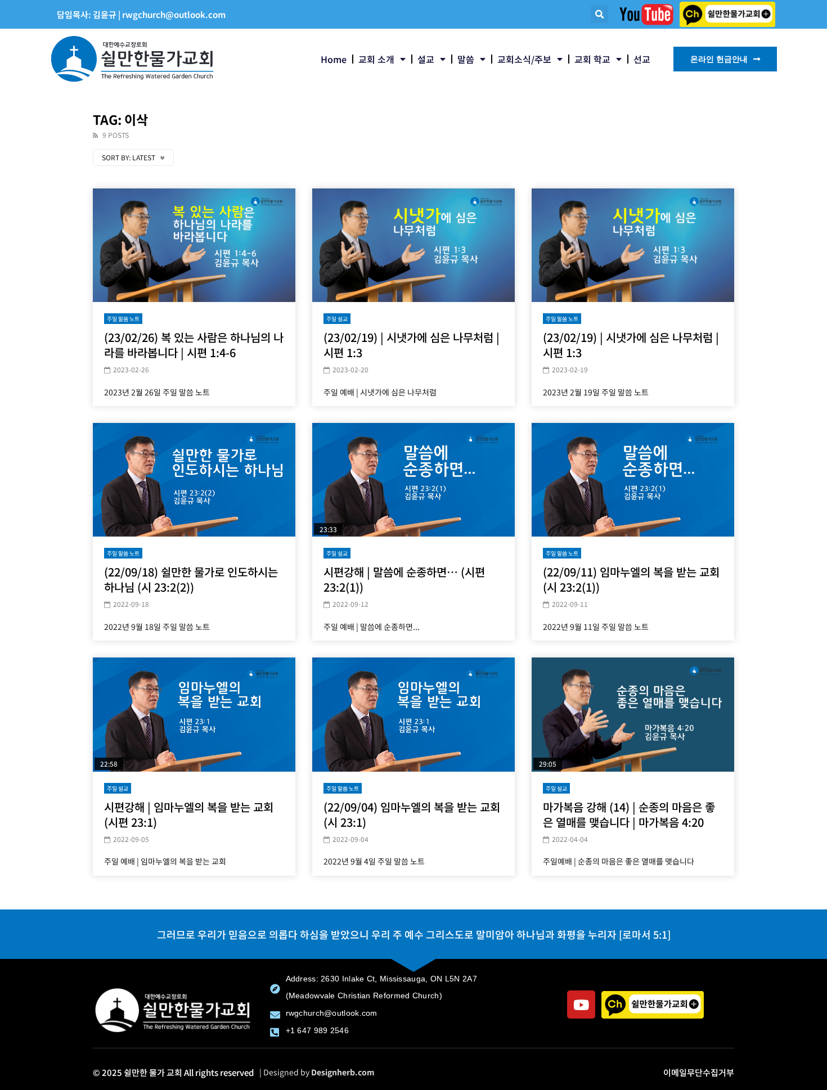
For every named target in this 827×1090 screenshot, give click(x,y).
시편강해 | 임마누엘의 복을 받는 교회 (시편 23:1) (188, 814)
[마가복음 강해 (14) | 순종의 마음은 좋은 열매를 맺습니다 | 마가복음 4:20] (633, 714)
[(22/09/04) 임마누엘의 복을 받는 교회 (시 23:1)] (413, 714)
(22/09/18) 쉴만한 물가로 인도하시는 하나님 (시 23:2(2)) (191, 579)
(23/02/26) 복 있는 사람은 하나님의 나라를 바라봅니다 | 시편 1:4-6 (194, 345)
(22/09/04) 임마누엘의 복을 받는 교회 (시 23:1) (411, 814)
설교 (425, 59)
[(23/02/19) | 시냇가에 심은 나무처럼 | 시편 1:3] (413, 245)
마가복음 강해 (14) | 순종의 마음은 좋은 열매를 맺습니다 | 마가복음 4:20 (629, 814)
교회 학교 (592, 59)
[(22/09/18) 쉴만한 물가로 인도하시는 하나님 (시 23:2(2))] (194, 480)
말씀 (465, 59)
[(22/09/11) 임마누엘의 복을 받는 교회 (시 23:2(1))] (633, 480)
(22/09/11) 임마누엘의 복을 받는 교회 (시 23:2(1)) (631, 579)
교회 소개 (376, 59)
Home (334, 59)
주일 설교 (337, 318)
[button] (599, 14)
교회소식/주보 (524, 59)
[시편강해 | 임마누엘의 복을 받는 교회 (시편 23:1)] (194, 714)
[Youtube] (581, 1004)
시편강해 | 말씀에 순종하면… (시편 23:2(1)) (404, 579)
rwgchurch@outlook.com (174, 14)
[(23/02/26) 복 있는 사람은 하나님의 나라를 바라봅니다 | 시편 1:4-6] (194, 245)
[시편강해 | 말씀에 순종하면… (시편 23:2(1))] (413, 480)
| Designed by (317, 1072)
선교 (641, 59)
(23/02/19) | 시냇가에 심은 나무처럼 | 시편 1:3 (411, 345)
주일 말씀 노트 (123, 318)
